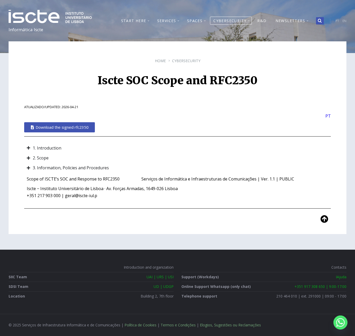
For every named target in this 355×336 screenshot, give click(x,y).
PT (337, 21)
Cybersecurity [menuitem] (229, 20)
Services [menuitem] (166, 20)
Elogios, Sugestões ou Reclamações (230, 324)
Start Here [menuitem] (133, 20)
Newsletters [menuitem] (290, 20)
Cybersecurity (186, 60)
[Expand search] (320, 20)
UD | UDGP (164, 286)
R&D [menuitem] (261, 20)
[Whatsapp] (340, 322)
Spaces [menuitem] (194, 20)
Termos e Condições (178, 324)
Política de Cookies (140, 324)
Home (160, 60)
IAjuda (341, 276)
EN (344, 21)
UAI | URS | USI (160, 276)
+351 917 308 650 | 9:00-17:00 (320, 286)
